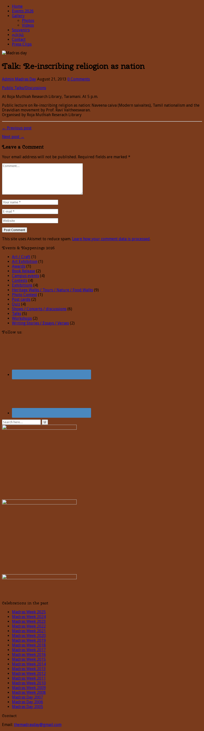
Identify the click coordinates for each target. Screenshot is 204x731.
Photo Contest (24, 294)
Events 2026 (23, 11)
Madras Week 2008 (29, 692)
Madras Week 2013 (29, 668)
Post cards (21, 299)
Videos (28, 25)
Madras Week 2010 (29, 683)
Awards (18, 266)
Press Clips (22, 44)
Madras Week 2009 (29, 687)
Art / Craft (21, 256)
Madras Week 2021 (29, 631)
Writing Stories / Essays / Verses (40, 323)
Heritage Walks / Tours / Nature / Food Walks (52, 290)
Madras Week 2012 (29, 673)
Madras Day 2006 (27, 702)
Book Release (23, 271)
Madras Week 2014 (29, 664)
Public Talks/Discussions (24, 87)
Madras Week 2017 (29, 650)
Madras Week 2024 (29, 616)
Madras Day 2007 (27, 697)
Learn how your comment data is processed (111, 239)
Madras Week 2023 (29, 621)
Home (17, 6)
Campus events (25, 275)
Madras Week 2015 (29, 659)
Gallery (18, 15)
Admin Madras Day (19, 79)
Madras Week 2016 (29, 654)
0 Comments (78, 79)
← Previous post (17, 128)
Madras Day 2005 (27, 706)
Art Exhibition (24, 261)
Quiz (16, 304)
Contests (19, 280)
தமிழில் (18, 34)
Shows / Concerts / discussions (39, 309)
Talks (16, 313)
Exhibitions (22, 285)
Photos (28, 20)
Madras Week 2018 (29, 645)
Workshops (22, 318)
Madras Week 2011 (29, 678)
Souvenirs (21, 30)
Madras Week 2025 (29, 612)
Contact (19, 39)
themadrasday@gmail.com (37, 724)
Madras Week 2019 (29, 640)
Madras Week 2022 (29, 626)
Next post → (13, 136)
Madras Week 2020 (29, 635)
